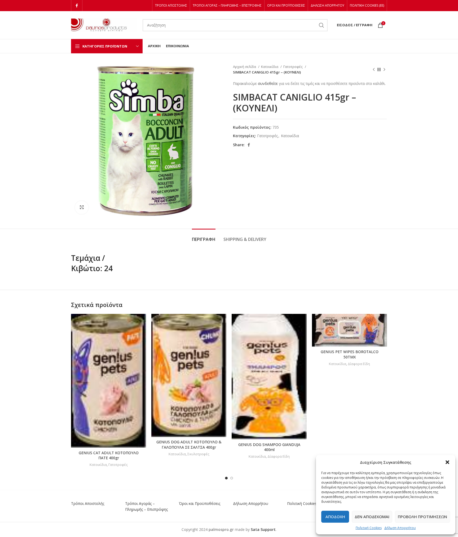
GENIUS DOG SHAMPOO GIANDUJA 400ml (269, 447)
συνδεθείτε (268, 83)
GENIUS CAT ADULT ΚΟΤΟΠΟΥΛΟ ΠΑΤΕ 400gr (109, 455)
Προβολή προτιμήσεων (422, 516)
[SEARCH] (321, 25)
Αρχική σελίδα (245, 66)
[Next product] (384, 69)
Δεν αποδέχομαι (372, 516)
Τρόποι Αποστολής (87, 503)
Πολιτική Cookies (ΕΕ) (305, 503)
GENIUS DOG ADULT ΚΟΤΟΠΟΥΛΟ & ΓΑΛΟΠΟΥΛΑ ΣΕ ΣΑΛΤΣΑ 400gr (189, 444)
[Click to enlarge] (81, 207)
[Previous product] (373, 69)
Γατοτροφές (293, 66)
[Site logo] (104, 24)
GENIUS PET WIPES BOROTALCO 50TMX (349, 354)
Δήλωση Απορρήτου (400, 528)
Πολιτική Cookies (369, 528)
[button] (447, 462)
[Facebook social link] (77, 5)
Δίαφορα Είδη (278, 456)
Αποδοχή (335, 516)
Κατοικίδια (270, 66)
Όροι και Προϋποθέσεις (199, 503)
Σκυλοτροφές (198, 454)
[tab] (203, 237)
